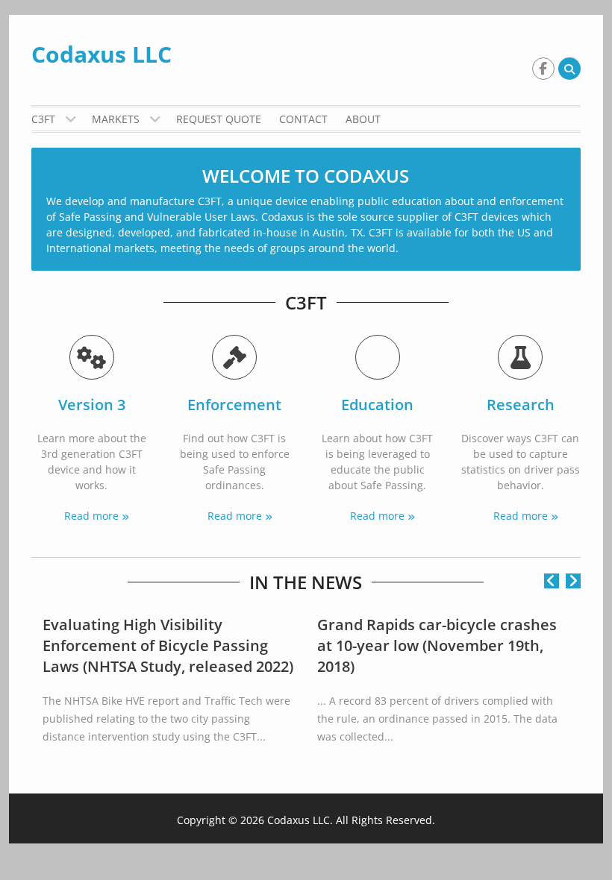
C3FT (43, 119)
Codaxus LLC (101, 54)
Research (521, 405)
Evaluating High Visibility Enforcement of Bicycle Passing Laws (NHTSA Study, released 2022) (168, 645)
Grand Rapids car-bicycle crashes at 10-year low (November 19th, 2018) (437, 645)
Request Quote (218, 119)
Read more (91, 516)
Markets (116, 119)
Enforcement (234, 405)
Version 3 (91, 405)
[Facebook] (543, 68)
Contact (303, 119)
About (363, 119)
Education (377, 405)
